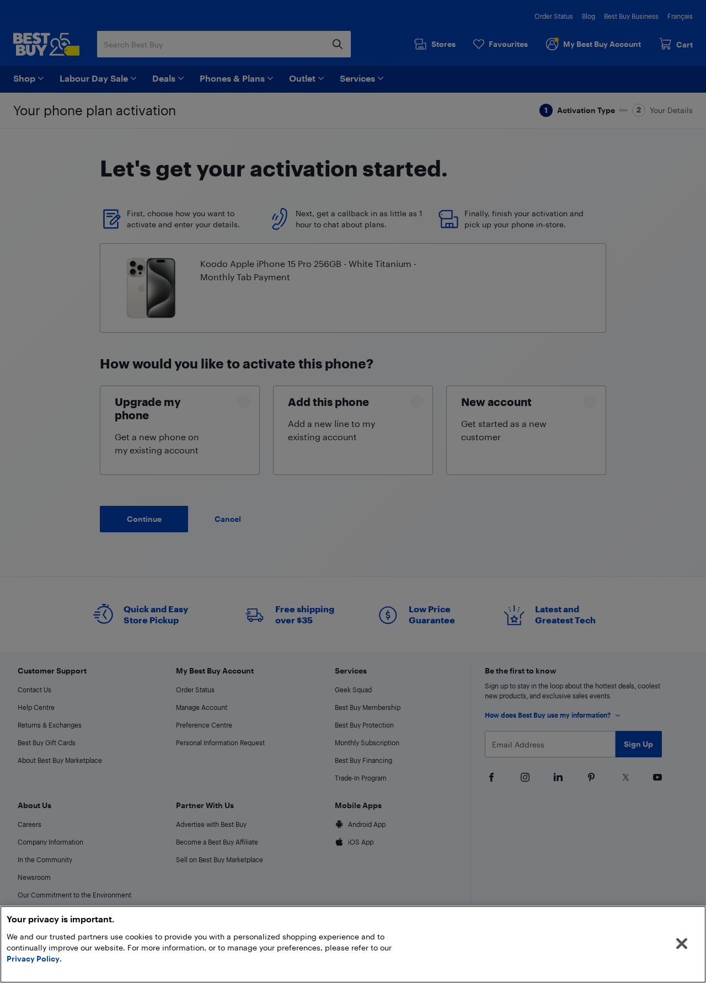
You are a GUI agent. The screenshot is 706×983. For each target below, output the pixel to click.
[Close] (682, 944)
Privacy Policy (33, 958)
